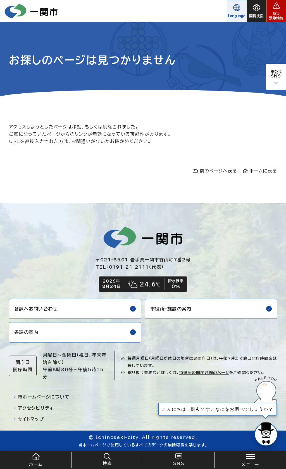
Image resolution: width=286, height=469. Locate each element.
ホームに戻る (263, 171)
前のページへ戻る (218, 171)
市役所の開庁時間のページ (204, 373)
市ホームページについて (44, 397)
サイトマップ (31, 419)
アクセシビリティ (35, 408)
